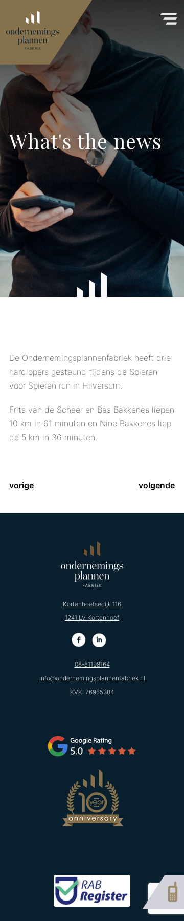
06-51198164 (92, 664)
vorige (21, 485)
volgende (157, 485)
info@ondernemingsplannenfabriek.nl (92, 678)
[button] (168, 15)
